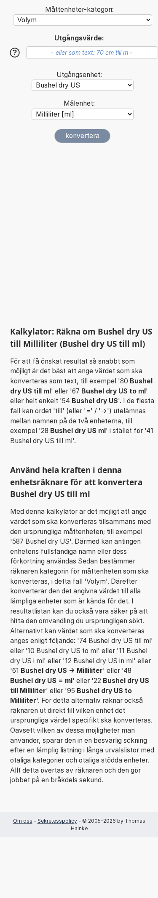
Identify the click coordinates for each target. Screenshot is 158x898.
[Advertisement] (79, 235)
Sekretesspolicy (57, 821)
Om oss (22, 821)
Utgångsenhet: (79, 75)
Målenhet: (79, 103)
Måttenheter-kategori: (79, 9)
